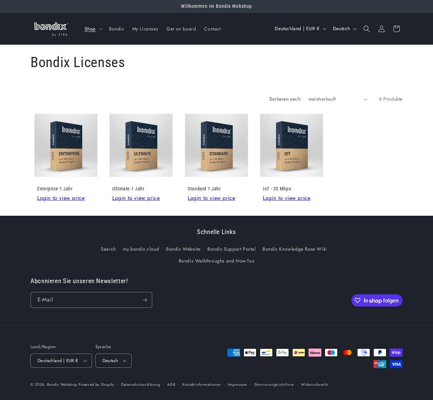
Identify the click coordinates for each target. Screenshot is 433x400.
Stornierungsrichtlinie (274, 384)
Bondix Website (183, 249)
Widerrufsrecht (314, 384)
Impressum (237, 384)
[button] (93, 29)
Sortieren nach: (285, 99)
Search (108, 249)
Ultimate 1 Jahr (128, 189)
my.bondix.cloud (141, 249)
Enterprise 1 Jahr (55, 189)
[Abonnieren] (144, 300)
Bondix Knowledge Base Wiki (295, 249)
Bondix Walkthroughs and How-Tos (217, 260)
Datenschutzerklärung (140, 384)
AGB (171, 384)
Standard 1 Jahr (204, 189)
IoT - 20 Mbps (277, 189)
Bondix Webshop (62, 384)
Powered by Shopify (96, 384)
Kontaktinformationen (201, 384)
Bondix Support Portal (231, 249)
